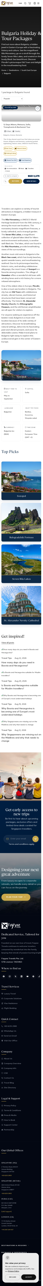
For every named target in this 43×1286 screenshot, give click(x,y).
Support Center (11, 1125)
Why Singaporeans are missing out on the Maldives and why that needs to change (21, 738)
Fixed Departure (26, 160)
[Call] (5, 181)
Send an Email (10, 1036)
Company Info (10, 1068)
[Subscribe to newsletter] (35, 839)
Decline (12, 1277)
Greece (12, 135)
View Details (31, 181)
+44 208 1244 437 (7, 1229)
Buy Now (15, 181)
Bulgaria (6, 135)
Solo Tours (9, 148)
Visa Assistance (11, 1003)
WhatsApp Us (10, 1031)
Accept (28, 1277)
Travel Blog (9, 1083)
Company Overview (12, 1064)
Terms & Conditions (12, 1110)
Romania (19, 135)
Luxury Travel (10, 994)
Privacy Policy (10, 1106)
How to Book (9, 1120)
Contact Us (9, 1078)
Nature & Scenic (21, 148)
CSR (6, 1073)
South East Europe (29, 70)
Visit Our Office (10, 1041)
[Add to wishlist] (37, 108)
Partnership (9, 1130)
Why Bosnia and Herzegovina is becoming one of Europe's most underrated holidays (18, 712)
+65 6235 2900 (10, 1026)
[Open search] (25, 3)
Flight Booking (10, 1008)
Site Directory (10, 1088)
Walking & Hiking (11, 153)
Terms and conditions (19, 844)
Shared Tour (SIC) (12, 160)
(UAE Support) (6, 1211)
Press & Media (10, 1115)
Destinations (14, 70)
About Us (8, 1059)
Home (3, 70)
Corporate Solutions (13, 999)
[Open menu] (38, 3)
